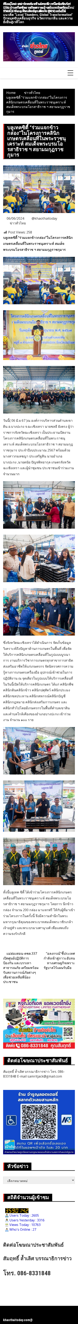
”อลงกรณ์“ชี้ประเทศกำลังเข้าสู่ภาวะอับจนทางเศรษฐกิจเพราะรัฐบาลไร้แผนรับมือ (59, 960)
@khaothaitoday (44, 218)
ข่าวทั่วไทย (18, 223)
